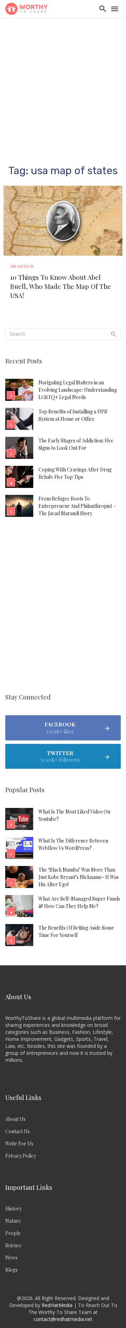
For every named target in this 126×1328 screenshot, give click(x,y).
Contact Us (17, 1131)
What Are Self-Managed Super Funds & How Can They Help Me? (79, 902)
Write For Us (19, 1143)
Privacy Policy (20, 1155)
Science (13, 1245)
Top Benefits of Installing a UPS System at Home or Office (72, 415)
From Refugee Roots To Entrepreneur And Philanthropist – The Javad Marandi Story (77, 506)
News (11, 1257)
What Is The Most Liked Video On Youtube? (74, 815)
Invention (22, 266)
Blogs (11, 1269)
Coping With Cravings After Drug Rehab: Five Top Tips (75, 473)
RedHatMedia (57, 1305)
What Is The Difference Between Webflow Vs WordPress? (73, 844)
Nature (13, 1220)
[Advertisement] (63, 84)
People (13, 1233)
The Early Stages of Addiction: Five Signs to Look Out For (75, 444)
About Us (15, 1119)
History (13, 1208)
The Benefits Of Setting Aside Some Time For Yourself (76, 931)
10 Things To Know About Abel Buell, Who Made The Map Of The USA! (60, 286)
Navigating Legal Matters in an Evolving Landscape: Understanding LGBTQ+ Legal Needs (77, 389)
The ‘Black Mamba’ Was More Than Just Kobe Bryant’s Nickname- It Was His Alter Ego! (78, 877)
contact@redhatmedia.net (63, 1319)
